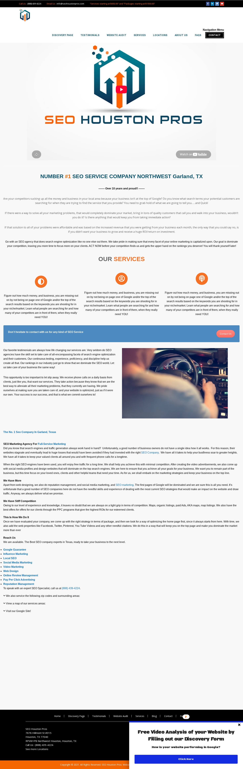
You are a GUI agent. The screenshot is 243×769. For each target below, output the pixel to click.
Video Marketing (13, 566)
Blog (154, 716)
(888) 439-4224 (34, 3)
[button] (186, 736)
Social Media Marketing (17, 562)
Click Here (186, 759)
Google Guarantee (14, 549)
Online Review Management (20, 575)
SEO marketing (125, 484)
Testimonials (99, 716)
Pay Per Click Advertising (19, 579)
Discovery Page (76, 716)
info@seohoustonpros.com (70, 3)
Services (140, 716)
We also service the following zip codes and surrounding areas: (43, 595)
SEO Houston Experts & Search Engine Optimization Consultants (25, 15)
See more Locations (37, 749)
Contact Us (225, 333)
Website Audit (120, 716)
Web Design (11, 571)
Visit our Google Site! (18, 611)
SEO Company (150, 452)
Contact (168, 716)
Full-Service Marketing (52, 444)
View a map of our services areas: (25, 603)
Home (57, 716)
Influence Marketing (15, 554)
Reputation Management (19, 584)
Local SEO (10, 558)
